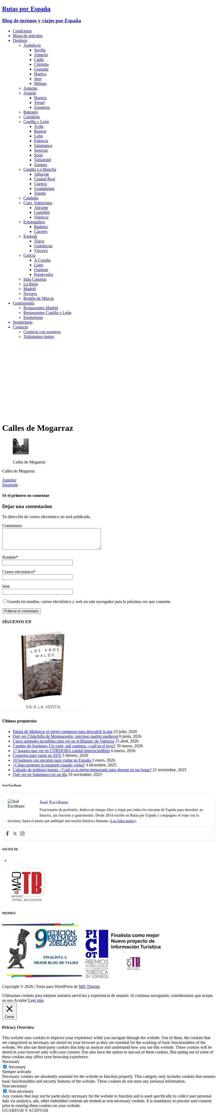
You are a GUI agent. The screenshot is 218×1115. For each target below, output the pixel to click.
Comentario (12, 525)
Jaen (37, 78)
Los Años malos (123, 821)
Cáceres (40, 231)
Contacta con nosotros (42, 331)
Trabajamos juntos (38, 336)
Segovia (41, 150)
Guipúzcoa (43, 246)
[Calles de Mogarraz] (21, 453)
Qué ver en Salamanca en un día (40, 774)
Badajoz (41, 226)
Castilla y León (36, 121)
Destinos (20, 40)
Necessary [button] (10, 1061)
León (38, 136)
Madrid (29, 289)
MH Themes (89, 986)
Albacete (41, 174)
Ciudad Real (44, 179)
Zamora (40, 164)
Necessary (17, 1067)
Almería (41, 55)
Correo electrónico (17, 572)
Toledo (40, 193)
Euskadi (30, 236)
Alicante (41, 207)
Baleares (30, 112)
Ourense (41, 269)
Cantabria (31, 117)
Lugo (38, 265)
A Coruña (42, 260)
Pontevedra (43, 274)
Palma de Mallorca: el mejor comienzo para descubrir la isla (62, 731)
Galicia (29, 255)
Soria (38, 155)
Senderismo (22, 322)
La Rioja (30, 284)
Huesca (40, 98)
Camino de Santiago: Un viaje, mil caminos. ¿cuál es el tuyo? (64, 746)
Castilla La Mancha (39, 169)
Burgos (40, 131)
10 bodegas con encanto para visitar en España (52, 760)
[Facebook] (7, 834)
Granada (41, 69)
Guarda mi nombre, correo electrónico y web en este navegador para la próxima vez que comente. (89, 601)
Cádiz (39, 59)
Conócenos (22, 31)
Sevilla (39, 50)
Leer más (36, 1000)
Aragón (29, 93)
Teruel (39, 102)
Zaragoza (42, 107)
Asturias (30, 88)
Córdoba (41, 64)
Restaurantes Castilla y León (47, 312)
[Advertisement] (109, 380)
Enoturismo (33, 317)
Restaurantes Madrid (40, 308)
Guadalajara (44, 188)
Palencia (41, 140)
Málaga (40, 83)
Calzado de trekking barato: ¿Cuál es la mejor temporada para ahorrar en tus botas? (82, 769)
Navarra (30, 293)
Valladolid (42, 160)
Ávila (38, 126)
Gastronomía (23, 303)
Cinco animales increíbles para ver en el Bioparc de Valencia (63, 741)
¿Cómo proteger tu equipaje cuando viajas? (49, 765)
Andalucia (32, 45)
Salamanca (43, 145)
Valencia (41, 217)
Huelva (40, 74)
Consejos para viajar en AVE (37, 755)
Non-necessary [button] (14, 1086)
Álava (39, 241)
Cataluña (30, 198)
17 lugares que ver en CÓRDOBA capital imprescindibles (61, 750)
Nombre (9, 557)
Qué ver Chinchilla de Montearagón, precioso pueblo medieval (65, 736)
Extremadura (34, 222)
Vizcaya (41, 250)
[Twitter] (14, 834)
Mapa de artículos (28, 35)
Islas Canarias (35, 279)
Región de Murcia (38, 298)
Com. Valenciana (37, 203)
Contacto (20, 327)
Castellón (42, 212)
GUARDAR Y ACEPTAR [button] (25, 1110)
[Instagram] (22, 834)
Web (6, 586)
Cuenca (40, 183)
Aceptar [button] (20, 1000)
